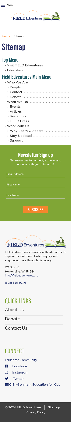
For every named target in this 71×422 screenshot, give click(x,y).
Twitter (18, 379)
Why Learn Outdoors (26, 131)
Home (6, 36)
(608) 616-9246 (15, 282)
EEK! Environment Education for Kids (32, 384)
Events (15, 107)
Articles (16, 112)
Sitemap (54, 407)
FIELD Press (19, 121)
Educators (15, 70)
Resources (18, 116)
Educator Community (21, 360)
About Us (14, 310)
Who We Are (17, 82)
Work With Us (18, 126)
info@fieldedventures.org (21, 275)
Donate (15, 97)
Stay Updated (21, 136)
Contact (16, 92)
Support (16, 140)
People (15, 87)
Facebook (19, 366)
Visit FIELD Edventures (25, 65)
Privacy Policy (35, 412)
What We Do (17, 102)
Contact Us (16, 328)
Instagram (20, 372)
